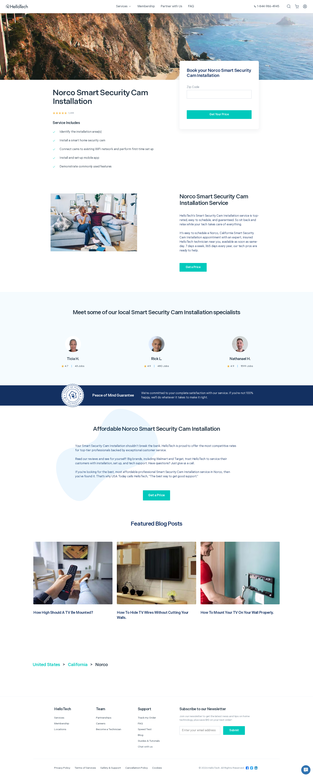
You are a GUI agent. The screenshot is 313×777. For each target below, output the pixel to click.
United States (46, 664)
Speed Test (145, 729)
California (78, 664)
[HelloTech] (17, 6)
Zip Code (193, 87)
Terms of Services (85, 767)
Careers (100, 723)
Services (59, 717)
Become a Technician (108, 729)
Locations (60, 729)
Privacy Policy (62, 767)
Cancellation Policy (136, 767)
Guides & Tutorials (149, 740)
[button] (305, 769)
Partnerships (103, 717)
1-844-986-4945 (268, 6)
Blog (140, 735)
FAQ (140, 723)
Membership (61, 723)
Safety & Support (110, 767)
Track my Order (147, 717)
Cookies (157, 767)
